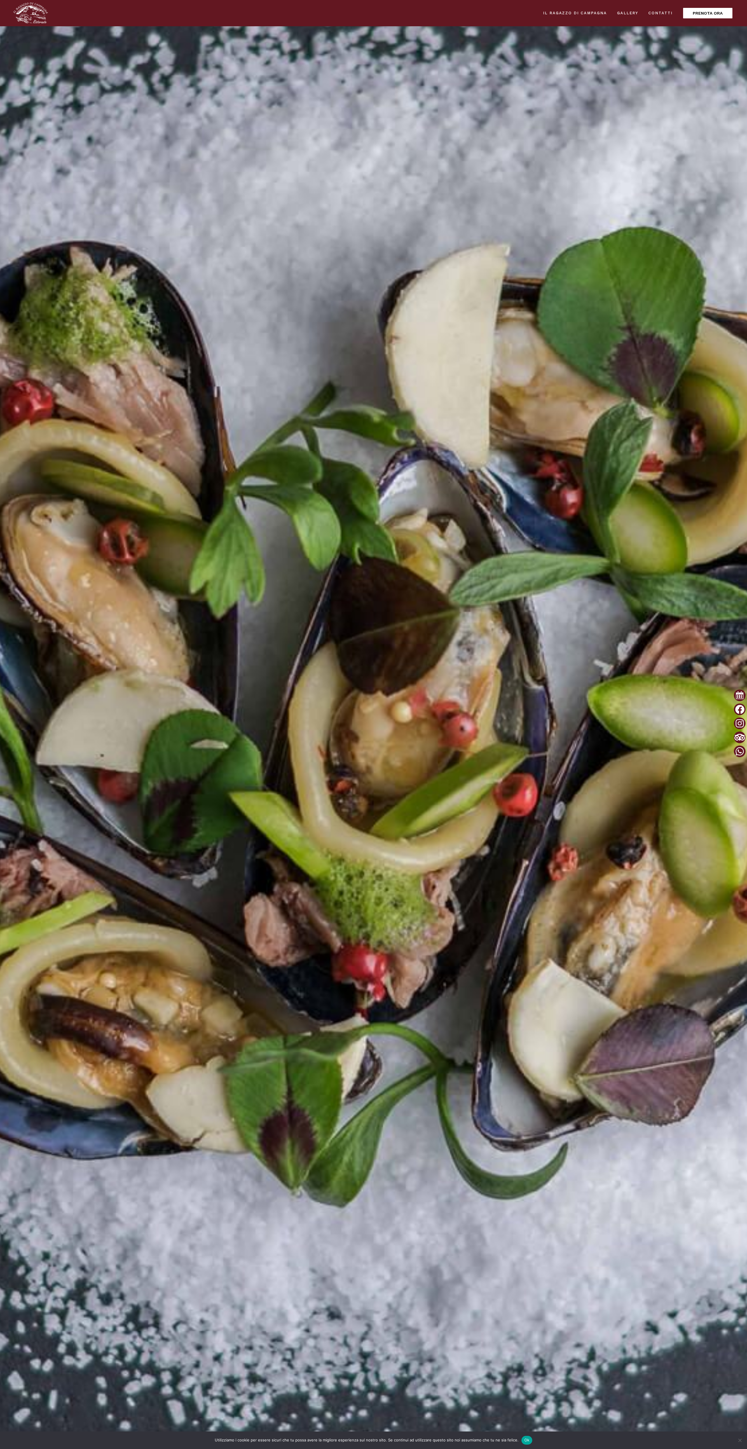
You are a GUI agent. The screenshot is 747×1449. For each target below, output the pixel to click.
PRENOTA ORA (708, 13)
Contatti (660, 13)
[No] (740, 1440)
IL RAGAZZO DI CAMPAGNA (575, 13)
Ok (527, 1440)
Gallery (627, 13)
